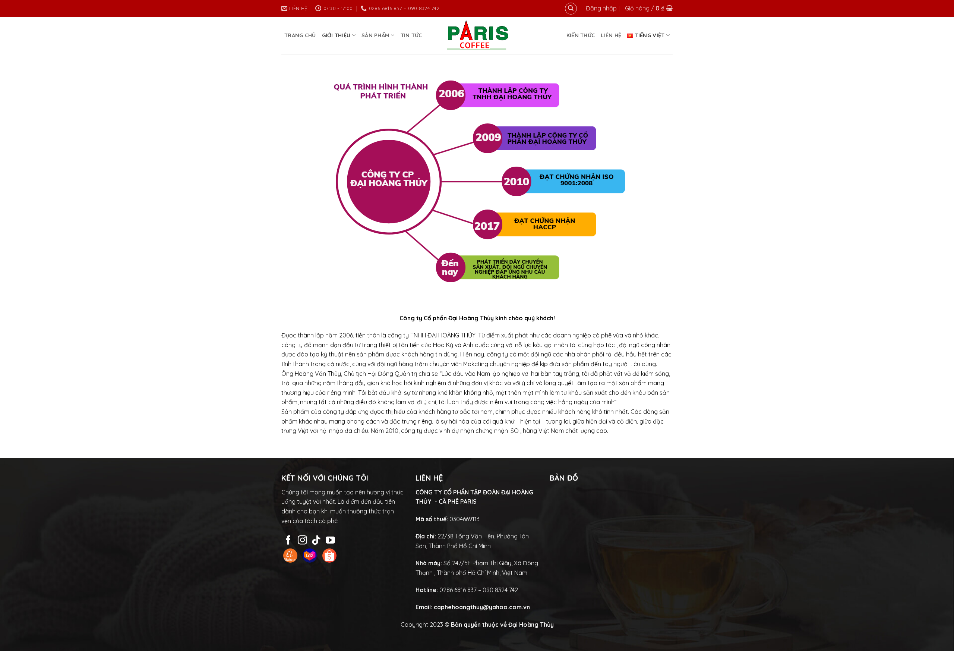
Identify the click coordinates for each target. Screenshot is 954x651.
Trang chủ (300, 35)
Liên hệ (611, 35)
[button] (601, 8)
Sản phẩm (375, 35)
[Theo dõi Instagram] (302, 540)
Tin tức (411, 35)
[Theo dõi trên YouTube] (330, 540)
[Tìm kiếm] (571, 9)
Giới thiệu (336, 35)
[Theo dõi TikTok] (316, 540)
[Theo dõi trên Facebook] (288, 540)
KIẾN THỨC (580, 35)
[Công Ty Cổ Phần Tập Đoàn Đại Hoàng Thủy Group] (477, 35)
